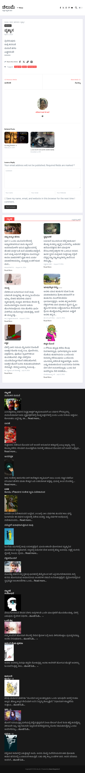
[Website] (42, 116)
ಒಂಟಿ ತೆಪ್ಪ (8, 620)
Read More (8, 270)
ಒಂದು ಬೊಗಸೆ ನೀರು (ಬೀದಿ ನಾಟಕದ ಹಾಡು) (42, 150)
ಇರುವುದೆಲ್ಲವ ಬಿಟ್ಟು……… (53, 287)
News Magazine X (54, 769)
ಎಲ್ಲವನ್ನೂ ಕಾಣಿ (76, 220)
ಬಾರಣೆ (7, 423)
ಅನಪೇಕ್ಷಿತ (8, 456)
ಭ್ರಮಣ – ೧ (8, 733)
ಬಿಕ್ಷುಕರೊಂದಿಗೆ (10, 558)
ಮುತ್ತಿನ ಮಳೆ (18, 67)
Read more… (34, 418)
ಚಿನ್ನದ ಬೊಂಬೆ (49, 343)
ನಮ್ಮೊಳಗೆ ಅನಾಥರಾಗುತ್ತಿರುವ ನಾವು (18, 524)
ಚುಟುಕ (24, 67)
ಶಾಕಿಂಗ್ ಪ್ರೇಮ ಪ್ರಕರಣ (13, 643)
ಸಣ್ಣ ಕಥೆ (9, 219)
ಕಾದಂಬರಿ (8, 676)
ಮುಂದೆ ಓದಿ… (36, 615)
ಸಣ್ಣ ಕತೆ (7, 392)
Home (6, 22)
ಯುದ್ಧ (6, 287)
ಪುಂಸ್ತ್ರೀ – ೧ (9, 678)
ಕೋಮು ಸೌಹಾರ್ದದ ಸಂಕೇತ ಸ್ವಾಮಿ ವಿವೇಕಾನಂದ (24, 491)
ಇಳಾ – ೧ (7, 709)
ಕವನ (11, 22)
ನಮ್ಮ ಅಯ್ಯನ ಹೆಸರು (12, 236)
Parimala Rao (32, 67)
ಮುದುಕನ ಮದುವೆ (12, 395)
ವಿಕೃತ (6, 343)
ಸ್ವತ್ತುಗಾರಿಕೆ (47, 236)
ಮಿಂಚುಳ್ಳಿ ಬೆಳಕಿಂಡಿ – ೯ (10, 145)
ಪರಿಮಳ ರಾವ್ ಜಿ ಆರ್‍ (42, 112)
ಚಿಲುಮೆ (8, 7)
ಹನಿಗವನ (16, 22)
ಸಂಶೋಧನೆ (9, 593)
